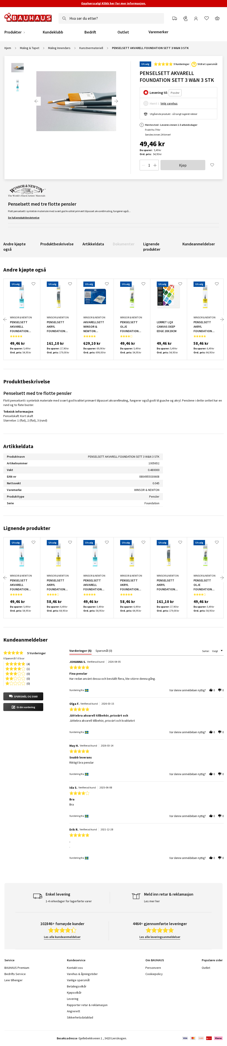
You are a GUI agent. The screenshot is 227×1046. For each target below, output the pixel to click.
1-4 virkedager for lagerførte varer (69, 901)
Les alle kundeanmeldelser (62, 937)
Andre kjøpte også (14, 246)
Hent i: (155, 103)
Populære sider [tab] (212, 960)
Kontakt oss (75, 968)
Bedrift (90, 32)
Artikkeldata (93, 243)
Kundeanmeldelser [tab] (25, 639)
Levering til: (159, 92)
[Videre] (116, 101)
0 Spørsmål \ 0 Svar (13, 658)
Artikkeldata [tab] (18, 446)
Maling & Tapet (29, 48)
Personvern (153, 968)
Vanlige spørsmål (78, 980)
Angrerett (73, 1011)
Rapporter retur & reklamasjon (87, 1005)
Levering (72, 999)
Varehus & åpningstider (82, 974)
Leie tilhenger (13, 980)
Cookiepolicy (154, 974)
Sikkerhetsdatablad (80, 1017)
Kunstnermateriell (91, 48)
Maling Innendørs (59, 48)
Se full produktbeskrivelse (23, 217)
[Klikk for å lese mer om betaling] (202, 1038)
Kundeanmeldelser (198, 243)
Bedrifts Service (15, 974)
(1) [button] (28, 668)
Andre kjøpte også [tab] (24, 269)
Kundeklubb (53, 32)
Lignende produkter (151, 246)
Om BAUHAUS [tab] (154, 960)
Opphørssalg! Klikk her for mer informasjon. (113, 3)
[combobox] (111, 18)
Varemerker (158, 31)
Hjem (7, 48)
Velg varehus (169, 103)
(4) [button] (28, 663)
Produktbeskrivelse (57, 243)
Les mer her (152, 901)
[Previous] (36, 101)
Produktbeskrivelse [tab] (26, 381)
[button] (23, 696)
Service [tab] (9, 960)
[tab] (80, 651)
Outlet (123, 32)
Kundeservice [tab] (76, 960)
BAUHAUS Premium (16, 968)
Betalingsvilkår (76, 986)
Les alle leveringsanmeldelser (159, 937)
